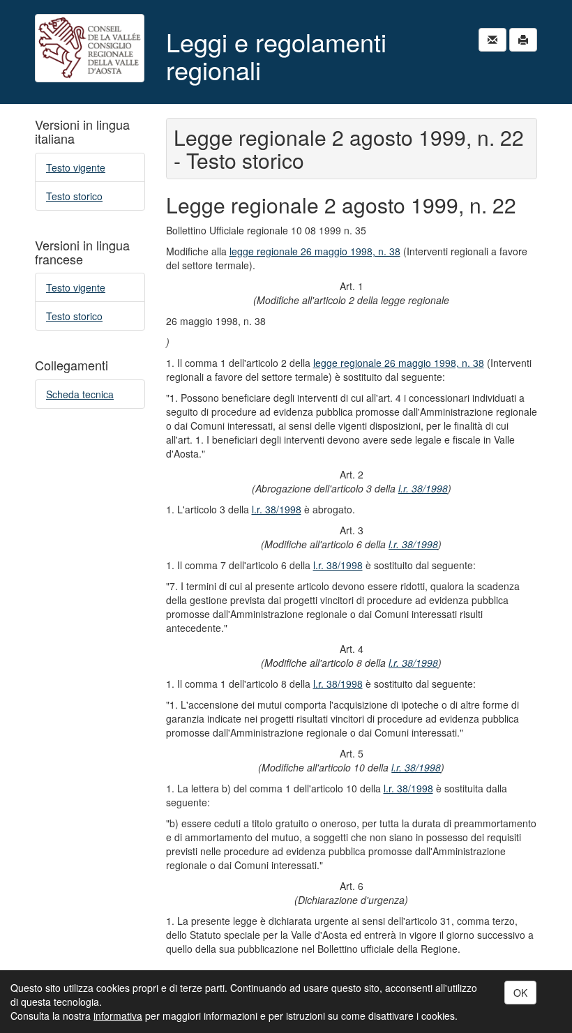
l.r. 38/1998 (423, 488)
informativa (117, 1016)
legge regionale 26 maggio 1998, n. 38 (314, 251)
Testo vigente (75, 167)
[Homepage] (90, 48)
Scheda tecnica (80, 394)
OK (520, 993)
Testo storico (74, 196)
